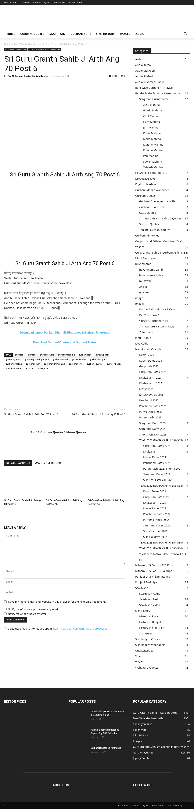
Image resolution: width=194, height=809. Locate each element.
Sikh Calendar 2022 (155, 531)
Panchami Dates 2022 (157, 514)
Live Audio (141, 343)
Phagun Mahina (153, 150)
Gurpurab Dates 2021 (157, 446)
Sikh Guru (145, 633)
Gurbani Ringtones (147, 235)
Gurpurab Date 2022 (156, 497)
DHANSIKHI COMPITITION (151, 173)
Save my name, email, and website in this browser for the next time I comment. (57, 601)
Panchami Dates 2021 (157, 463)
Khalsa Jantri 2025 (150, 383)
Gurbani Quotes (32, 34)
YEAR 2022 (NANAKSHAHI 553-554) (161, 485)
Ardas (139, 59)
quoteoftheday (113, 363)
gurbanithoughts (98, 359)
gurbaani (19, 354)
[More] (43, 84)
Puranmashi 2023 (150, 417)
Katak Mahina (152, 133)
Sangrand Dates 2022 (156, 525)
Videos (139, 662)
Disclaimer (25, 2)
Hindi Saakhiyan (145, 258)
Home (11, 34)
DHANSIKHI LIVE (145, 178)
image (139, 298)
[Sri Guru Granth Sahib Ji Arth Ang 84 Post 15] (65, 484)
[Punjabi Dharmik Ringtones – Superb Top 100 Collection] (78, 734)
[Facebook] (8, 84)
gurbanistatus (79, 359)
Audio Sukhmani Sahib (149, 82)
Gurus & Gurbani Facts (153, 321)
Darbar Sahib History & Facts (157, 309)
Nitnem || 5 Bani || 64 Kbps (153, 571)
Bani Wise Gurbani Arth (26, 44)
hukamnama (143, 264)
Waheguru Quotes (146, 667)
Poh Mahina (150, 156)
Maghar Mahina (153, 144)
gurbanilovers (47, 354)
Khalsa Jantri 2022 (154, 502)
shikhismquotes (14, 368)
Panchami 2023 (149, 400)
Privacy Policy (75, 2)
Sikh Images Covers (147, 639)
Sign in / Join (10, 2)
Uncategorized (144, 650)
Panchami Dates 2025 (153, 406)
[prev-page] (6, 511)
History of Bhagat (150, 622)
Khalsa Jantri (151, 451)
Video (138, 656)
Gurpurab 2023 (149, 366)
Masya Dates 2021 (154, 457)
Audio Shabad (144, 76)
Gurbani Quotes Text (152, 207)
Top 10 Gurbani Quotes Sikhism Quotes (28, 75)
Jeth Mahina (151, 127)
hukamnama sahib (151, 269)
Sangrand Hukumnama (154, 99)
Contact (37, 2)
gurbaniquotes (13, 359)
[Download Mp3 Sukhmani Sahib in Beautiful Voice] (78, 716)
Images (125, 34)
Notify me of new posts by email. (27, 613)
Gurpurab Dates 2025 (153, 372)
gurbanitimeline (14, 363)
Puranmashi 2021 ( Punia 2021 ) (163, 468)
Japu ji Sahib (143, 338)
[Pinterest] (25, 84)
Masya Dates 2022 (154, 508)
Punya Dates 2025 (150, 412)
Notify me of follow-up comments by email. (33, 609)
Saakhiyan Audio (149, 593)
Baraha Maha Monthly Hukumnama (158, 93)
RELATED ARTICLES (18, 463)
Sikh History (142, 610)
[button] (185, 34)
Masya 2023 (146, 389)
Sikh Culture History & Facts (156, 326)
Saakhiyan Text (148, 599)
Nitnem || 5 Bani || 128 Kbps (154, 565)
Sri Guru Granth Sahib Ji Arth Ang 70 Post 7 (98, 414)
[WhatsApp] (34, 84)
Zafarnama (146, 332)
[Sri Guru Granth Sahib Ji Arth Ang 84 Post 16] (23, 484)
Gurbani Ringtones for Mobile (106, 748)
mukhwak (145, 281)
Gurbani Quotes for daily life (157, 201)
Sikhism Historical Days (158, 480)
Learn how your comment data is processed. (80, 628)
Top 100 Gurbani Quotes (154, 230)
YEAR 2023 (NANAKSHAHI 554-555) (161, 542)
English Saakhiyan (146, 184)
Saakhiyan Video (149, 605)
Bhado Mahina (152, 110)
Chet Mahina (151, 116)
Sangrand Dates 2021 (156, 474)
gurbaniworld (76, 363)
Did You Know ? (149, 315)
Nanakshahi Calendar (149, 349)
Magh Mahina (152, 139)
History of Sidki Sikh (151, 628)
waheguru (43, 368)
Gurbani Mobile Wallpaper (152, 190)
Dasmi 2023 (146, 355)
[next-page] (12, 511)
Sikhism (30, 368)
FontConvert (58, 2)
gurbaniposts (102, 354)
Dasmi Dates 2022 (154, 491)
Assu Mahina (151, 105)
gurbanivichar (33, 363)
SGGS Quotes (147, 213)
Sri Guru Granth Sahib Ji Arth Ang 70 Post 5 (31, 414)
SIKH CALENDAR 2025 (152, 434)
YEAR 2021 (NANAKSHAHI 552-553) (161, 440)
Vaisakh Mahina (153, 167)
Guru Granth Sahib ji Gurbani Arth (45, 49)
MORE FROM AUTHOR (48, 463)
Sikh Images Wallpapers (150, 645)
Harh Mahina (151, 122)
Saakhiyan (57, 34)
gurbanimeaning (66, 354)
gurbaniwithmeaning (54, 363)
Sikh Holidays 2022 (155, 537)
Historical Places (149, 616)
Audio (139, 34)
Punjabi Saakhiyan (147, 582)
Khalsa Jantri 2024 (150, 377)
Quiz (46, 2)
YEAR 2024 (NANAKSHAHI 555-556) (161, 548)
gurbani (32, 354)
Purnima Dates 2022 (156, 520)
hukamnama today (151, 275)
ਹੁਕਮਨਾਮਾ (144, 292)
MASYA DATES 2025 (151, 394)
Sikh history (105, 34)
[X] (16, 84)
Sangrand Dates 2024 (152, 423)
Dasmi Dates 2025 (150, 360)
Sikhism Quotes (149, 224)
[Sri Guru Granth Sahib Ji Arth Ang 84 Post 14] (106, 484)
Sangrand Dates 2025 (152, 429)
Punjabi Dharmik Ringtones (152, 576)
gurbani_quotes (94, 363)
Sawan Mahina (152, 161)
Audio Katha (143, 65)
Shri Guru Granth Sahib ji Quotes (160, 218)
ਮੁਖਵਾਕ (143, 286)
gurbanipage (85, 354)
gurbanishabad (60, 359)
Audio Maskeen (145, 70)
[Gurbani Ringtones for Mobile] (78, 753)
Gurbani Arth (80, 34)
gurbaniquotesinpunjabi (37, 359)
